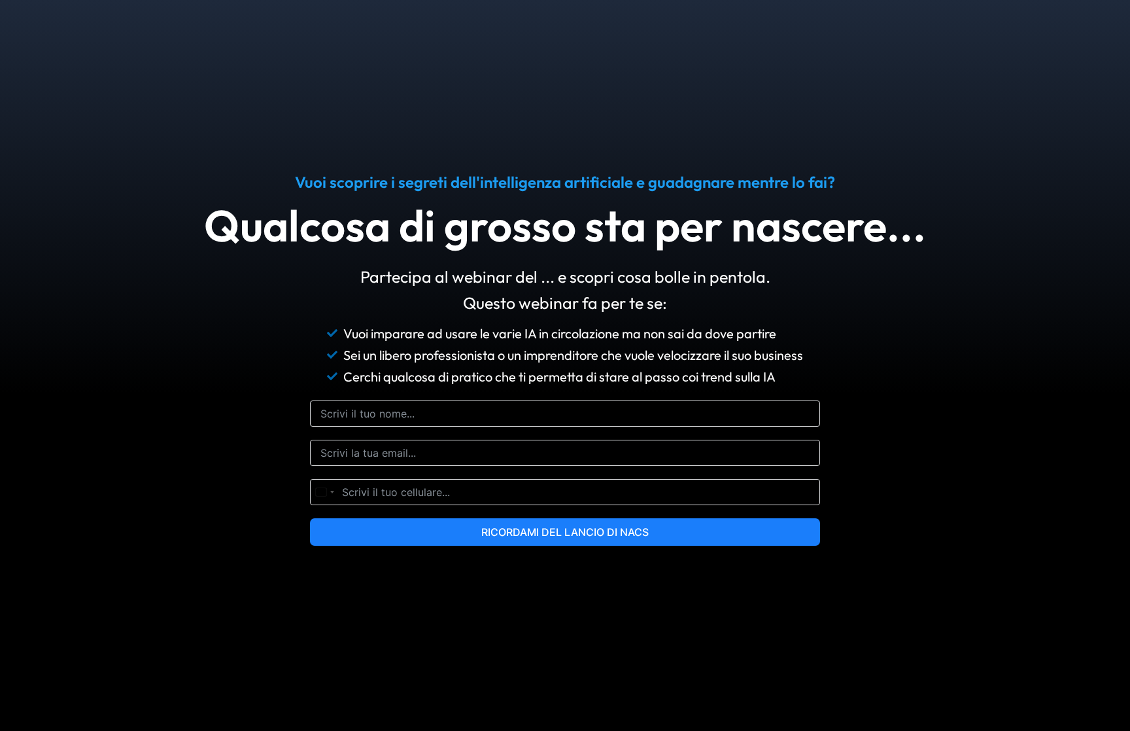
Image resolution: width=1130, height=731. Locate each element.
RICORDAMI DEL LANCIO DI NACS (565, 532)
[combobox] (324, 492)
